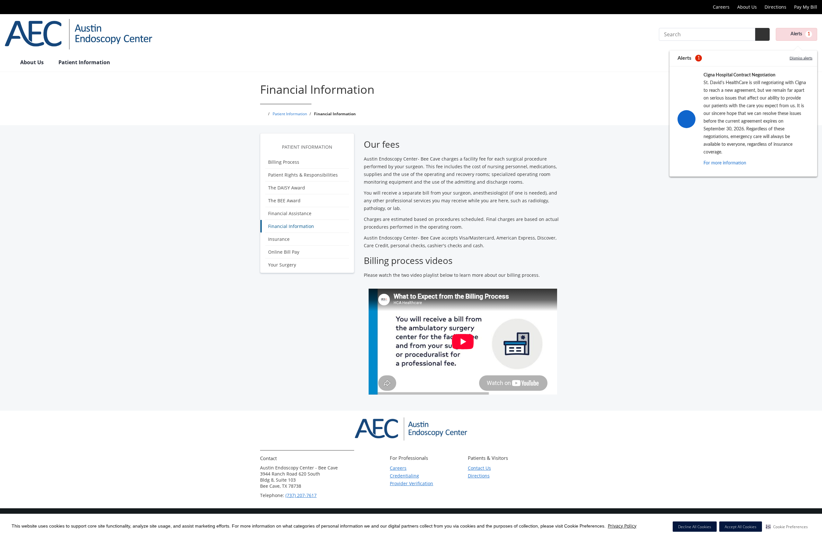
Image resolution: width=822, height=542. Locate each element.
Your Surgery (282, 265)
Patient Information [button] (84, 62)
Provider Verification (411, 483)
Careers (721, 7)
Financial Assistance (289, 213)
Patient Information (307, 147)
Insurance (279, 239)
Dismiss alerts (801, 58)
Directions (775, 7)
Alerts (800, 34)
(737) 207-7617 (301, 495)
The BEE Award (284, 200)
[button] (787, 526)
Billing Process (283, 162)
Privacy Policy (622, 526)
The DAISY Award (286, 188)
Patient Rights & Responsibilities (303, 175)
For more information (725, 163)
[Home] (9, 63)
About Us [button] (32, 62)
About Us (747, 7)
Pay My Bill (805, 7)
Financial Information (291, 226)
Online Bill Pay (283, 252)
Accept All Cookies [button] (740, 526)
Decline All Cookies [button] (694, 526)
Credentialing (404, 476)
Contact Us (479, 468)
